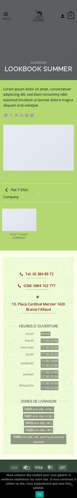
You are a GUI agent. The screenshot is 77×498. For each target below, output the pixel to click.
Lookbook (38, 62)
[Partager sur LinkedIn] (32, 115)
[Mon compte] (63, 16)
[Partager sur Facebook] (11, 115)
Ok (39, 494)
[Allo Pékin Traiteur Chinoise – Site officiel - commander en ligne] (39, 15)
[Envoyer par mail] (21, 115)
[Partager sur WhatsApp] (5, 115)
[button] (10, 16)
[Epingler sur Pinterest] (26, 115)
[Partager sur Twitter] (16, 115)
